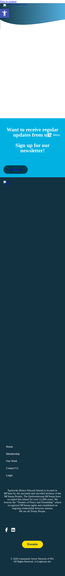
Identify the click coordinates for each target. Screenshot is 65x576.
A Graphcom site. (42, 561)
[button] (4, 13)
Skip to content (8, 1)
